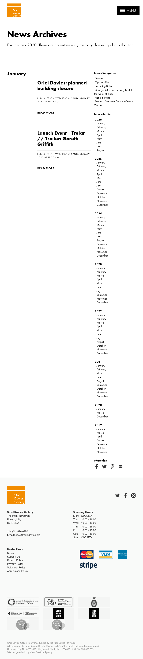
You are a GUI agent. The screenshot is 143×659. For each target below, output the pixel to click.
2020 (98, 405)
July (98, 146)
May (99, 139)
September (102, 193)
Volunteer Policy (16, 567)
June (99, 142)
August (100, 150)
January (101, 123)
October (101, 197)
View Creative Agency (41, 652)
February (101, 127)
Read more (45, 112)
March (100, 131)
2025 (98, 159)
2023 (98, 264)
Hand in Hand (102, 97)
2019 (98, 425)
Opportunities (102, 82)
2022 (98, 311)
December (102, 205)
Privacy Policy (15, 563)
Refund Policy (15, 560)
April (99, 135)
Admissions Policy (17, 571)
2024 (98, 213)
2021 (98, 362)
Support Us (13, 556)
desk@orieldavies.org (28, 535)
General (99, 78)
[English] (14, 10)
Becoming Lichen (104, 86)
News (10, 553)
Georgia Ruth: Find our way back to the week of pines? (113, 92)
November (102, 201)
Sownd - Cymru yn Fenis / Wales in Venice (113, 103)
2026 (98, 119)
